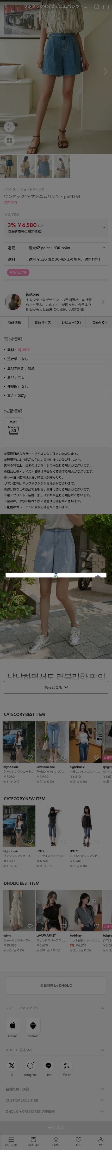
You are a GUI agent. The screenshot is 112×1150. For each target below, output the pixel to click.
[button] (56, 573)
